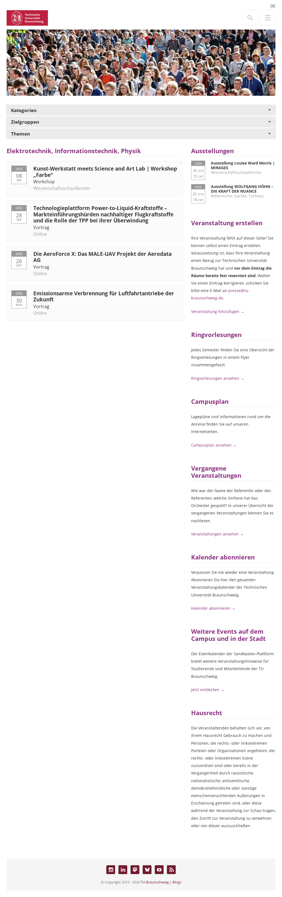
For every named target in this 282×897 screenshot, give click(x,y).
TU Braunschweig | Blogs (161, 882)
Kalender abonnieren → (213, 608)
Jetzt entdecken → (207, 689)
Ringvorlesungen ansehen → (217, 378)
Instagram (110, 869)
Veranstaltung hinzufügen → (217, 311)
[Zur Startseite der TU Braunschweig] (27, 17)
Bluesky (147, 869)
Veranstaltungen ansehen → (217, 534)
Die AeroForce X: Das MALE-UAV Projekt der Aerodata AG (102, 256)
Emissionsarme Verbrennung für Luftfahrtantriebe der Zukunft (103, 296)
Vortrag (41, 227)
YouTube (159, 869)
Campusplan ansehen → (214, 445)
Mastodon (135, 869)
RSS (171, 869)
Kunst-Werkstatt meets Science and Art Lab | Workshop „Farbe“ (105, 171)
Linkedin (122, 869)
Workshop (44, 182)
